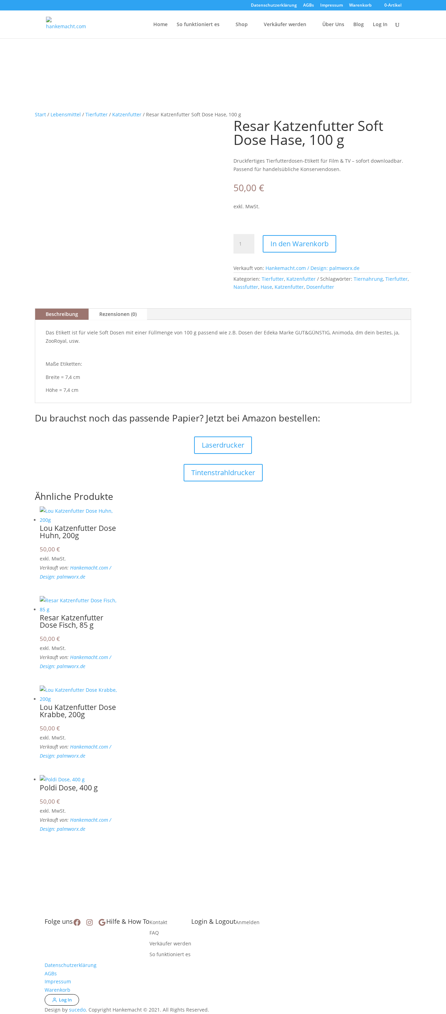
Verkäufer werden (285, 25)
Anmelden (248, 922)
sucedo (77, 1009)
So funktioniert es (198, 25)
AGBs (308, 5)
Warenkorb (360, 5)
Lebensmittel (66, 114)
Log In (380, 25)
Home (160, 25)
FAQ (154, 932)
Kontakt (158, 922)
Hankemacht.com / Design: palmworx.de (313, 268)
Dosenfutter (320, 287)
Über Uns (333, 25)
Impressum (331, 5)
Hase (266, 287)
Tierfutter (96, 114)
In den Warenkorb (299, 243)
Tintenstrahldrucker (223, 472)
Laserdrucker (223, 445)
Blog (358, 25)
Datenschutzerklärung (274, 5)
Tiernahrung (368, 279)
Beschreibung (62, 314)
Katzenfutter (126, 114)
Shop (242, 25)
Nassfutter (245, 287)
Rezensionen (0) (118, 314)
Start (40, 114)
